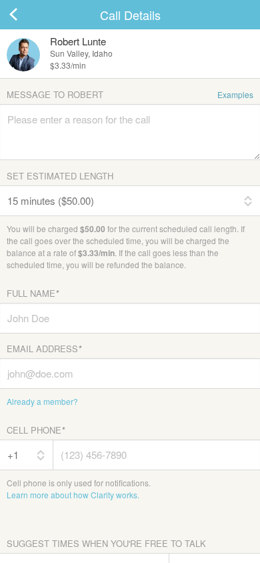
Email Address (44, 348)
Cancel (26, 14)
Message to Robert (130, 94)
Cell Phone (36, 430)
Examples (235, 94)
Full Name (33, 293)
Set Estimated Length (60, 175)
